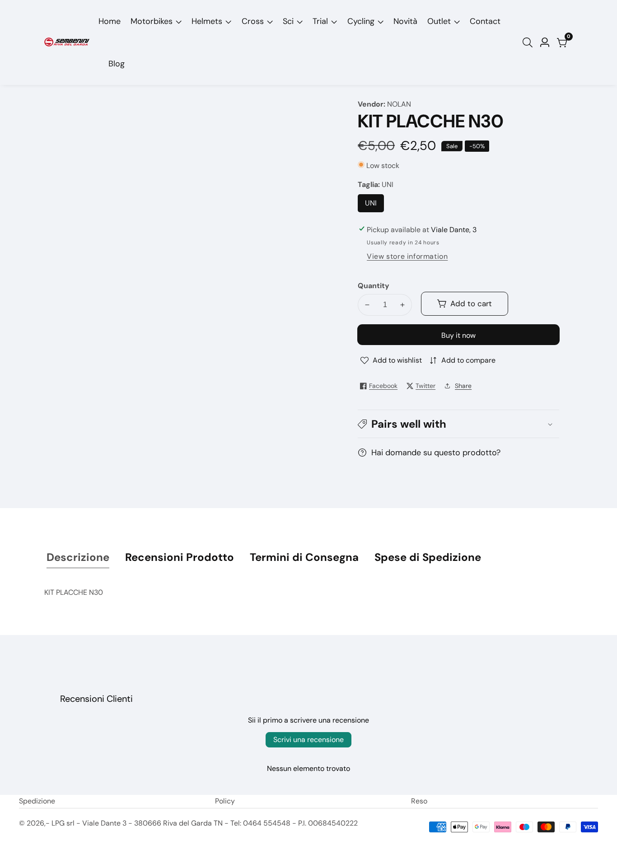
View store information (407, 256)
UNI (374, 205)
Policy (225, 801)
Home (109, 21)
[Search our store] (529, 42)
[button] (458, 424)
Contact (485, 21)
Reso (419, 801)
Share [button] (463, 386)
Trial (320, 21)
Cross (253, 21)
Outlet (439, 21)
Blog (116, 63)
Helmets (207, 21)
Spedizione (37, 801)
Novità (405, 21)
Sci (288, 21)
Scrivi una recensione (308, 739)
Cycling (360, 21)
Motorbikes (152, 21)
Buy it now (458, 335)
